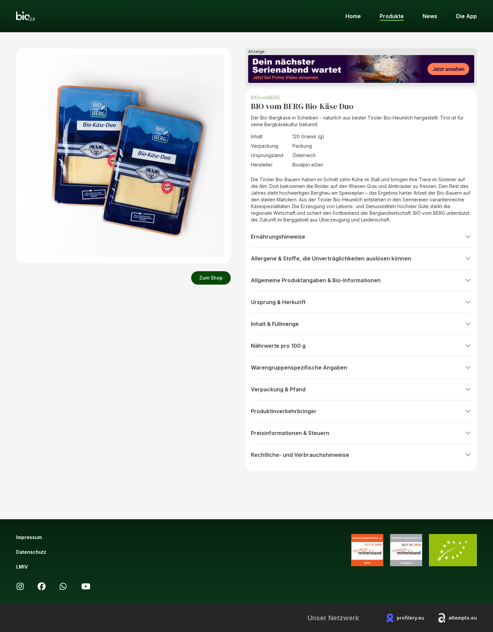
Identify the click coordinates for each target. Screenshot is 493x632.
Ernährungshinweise (278, 236)
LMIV (22, 567)
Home (353, 16)
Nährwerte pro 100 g (278, 345)
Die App (466, 16)
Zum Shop (211, 278)
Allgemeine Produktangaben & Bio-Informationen (316, 280)
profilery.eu (410, 618)
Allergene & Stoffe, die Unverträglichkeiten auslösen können (331, 258)
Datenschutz (31, 552)
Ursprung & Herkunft (278, 302)
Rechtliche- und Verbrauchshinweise (300, 454)
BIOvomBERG (265, 97)
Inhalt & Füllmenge (275, 324)
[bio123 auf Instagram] (20, 586)
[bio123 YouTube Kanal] (85, 586)
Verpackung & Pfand (278, 389)
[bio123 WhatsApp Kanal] (63, 586)
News (430, 16)
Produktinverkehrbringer (284, 411)
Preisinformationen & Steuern (290, 433)
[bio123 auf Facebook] (42, 586)
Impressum (29, 537)
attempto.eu (462, 618)
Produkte (392, 16)
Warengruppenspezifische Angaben (299, 367)
